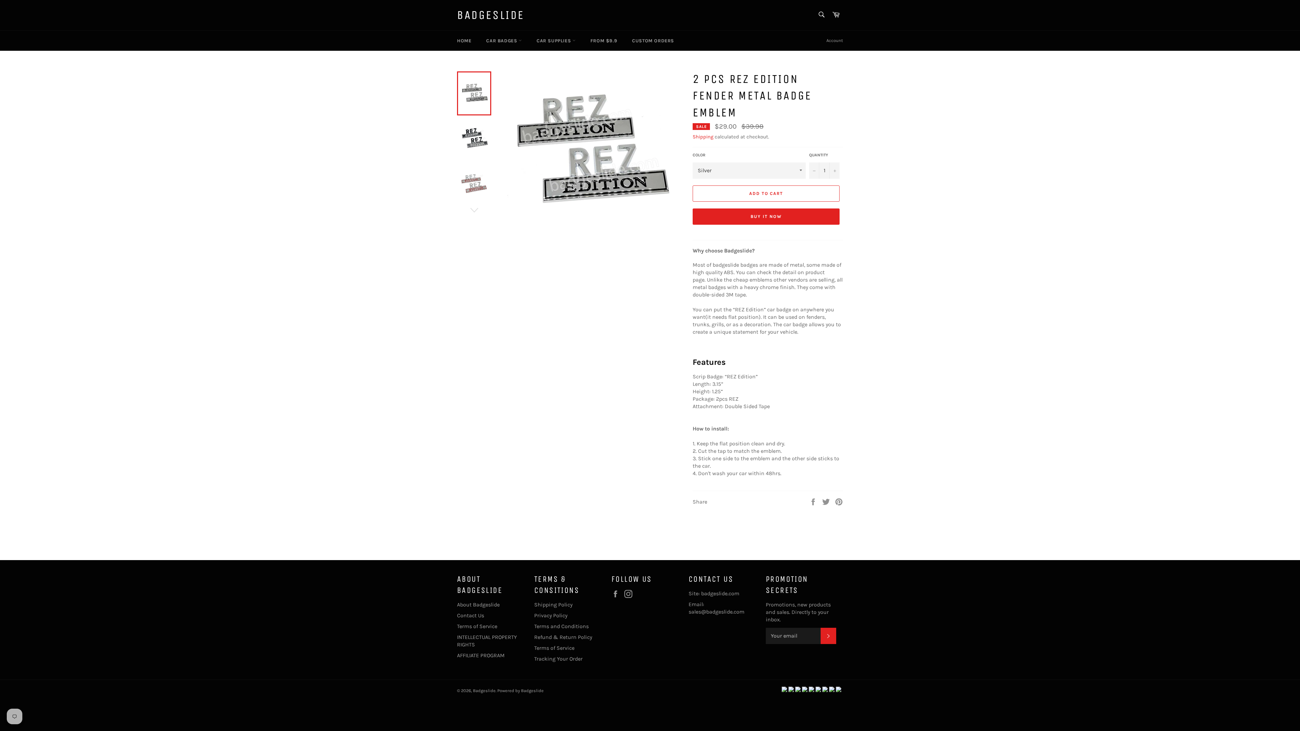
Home (464, 41)
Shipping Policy (553, 604)
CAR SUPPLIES (554, 41)
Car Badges (502, 41)
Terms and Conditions (561, 626)
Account (834, 40)
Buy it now (766, 216)
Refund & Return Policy (563, 637)
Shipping (703, 137)
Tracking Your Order (558, 659)
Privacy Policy (550, 615)
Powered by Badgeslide (520, 690)
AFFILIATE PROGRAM (481, 655)
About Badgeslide (478, 604)
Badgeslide (490, 15)
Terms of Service (477, 626)
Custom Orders (653, 41)
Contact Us (470, 615)
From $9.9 (603, 41)
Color (699, 155)
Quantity (818, 155)
